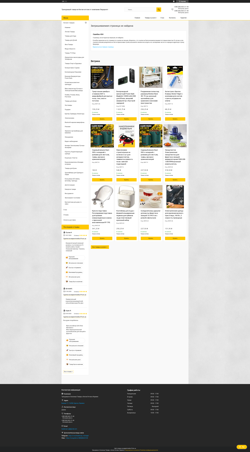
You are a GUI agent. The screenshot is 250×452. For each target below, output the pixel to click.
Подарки (67, 109)
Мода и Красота (70, 49)
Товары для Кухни (71, 168)
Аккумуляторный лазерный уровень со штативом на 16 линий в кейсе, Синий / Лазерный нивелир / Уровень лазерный (75, 246)
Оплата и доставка (69, 220)
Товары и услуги (150, 18)
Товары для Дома (70, 101)
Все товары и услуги (99, 247)
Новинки (67, 27)
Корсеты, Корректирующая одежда (73, 152)
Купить (102, 119)
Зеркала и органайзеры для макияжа (74, 132)
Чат (243, 447)
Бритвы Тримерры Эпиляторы (74, 114)
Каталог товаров (68, 23)
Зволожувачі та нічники (72, 198)
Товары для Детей (71, 40)
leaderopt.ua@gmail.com (69, 429)
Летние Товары (70, 31)
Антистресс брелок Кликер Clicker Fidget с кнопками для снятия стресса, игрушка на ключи (174, 96)
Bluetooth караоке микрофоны (74, 122)
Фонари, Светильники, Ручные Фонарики (74, 146)
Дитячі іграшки (70, 185)
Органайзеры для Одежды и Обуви (74, 173)
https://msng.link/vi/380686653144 (77, 438)
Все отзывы (68, 371)
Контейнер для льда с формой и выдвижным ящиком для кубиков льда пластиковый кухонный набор (125, 215)
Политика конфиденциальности (149, 450)
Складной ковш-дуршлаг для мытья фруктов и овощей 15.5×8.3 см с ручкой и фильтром (151, 214)
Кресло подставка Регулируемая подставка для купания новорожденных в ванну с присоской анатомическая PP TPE (102, 216)
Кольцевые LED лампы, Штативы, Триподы (72, 180)
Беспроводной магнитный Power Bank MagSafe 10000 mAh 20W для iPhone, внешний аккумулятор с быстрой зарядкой (126, 97)
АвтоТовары (69, 44)
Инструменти (69, 193)
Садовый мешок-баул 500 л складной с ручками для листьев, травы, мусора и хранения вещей (149, 154)
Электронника (69, 118)
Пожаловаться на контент (132, 450)
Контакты (172, 18)
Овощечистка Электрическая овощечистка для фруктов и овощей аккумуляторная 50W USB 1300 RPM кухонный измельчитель (175, 157)
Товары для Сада (70, 36)
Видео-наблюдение (71, 141)
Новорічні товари (70, 189)
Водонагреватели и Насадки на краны (74, 163)
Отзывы (66, 215)
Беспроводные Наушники (73, 72)
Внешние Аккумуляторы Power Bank (72, 77)
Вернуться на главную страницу (103, 47)
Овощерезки (69, 137)
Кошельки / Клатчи (71, 158)
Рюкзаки (67, 126)
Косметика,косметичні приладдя (72, 83)
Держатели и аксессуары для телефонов (74, 58)
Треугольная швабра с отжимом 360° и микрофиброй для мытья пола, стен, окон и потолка (102, 96)
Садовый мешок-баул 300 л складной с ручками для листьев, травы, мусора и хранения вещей (100, 154)
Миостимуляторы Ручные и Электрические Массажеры (74, 89)
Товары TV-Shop (70, 53)
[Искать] (158, 9)
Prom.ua (133, 448)
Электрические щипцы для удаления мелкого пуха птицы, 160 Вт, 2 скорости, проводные (174, 214)
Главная (137, 18)
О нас (162, 18)
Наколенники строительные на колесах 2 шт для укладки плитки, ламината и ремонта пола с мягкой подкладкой (124, 157)
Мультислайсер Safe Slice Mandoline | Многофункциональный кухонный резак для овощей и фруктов (76, 329)
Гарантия (183, 18)
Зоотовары (68, 105)
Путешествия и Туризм (72, 68)
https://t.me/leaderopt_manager (78, 435)
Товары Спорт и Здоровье (73, 63)
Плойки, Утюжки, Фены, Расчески (72, 96)
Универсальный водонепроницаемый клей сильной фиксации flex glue (74, 301)
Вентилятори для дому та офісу (73, 203)
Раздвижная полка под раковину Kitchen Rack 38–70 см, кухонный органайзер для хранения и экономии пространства (150, 97)
